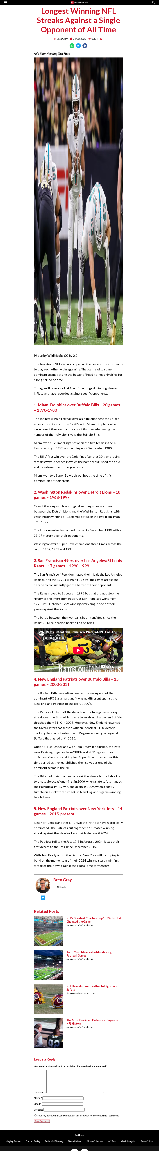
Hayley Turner (13, 1141)
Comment (40, 1092)
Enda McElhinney (54, 1141)
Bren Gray (62, 879)
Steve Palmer (75, 1141)
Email (37, 1103)
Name (38, 1097)
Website (38, 1109)
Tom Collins (147, 1141)
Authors (79, 1134)
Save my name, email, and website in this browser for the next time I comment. (78, 1115)
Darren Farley (33, 1141)
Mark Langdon (128, 1141)
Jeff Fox (111, 1141)
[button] (5, 2)
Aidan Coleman (94, 1141)
